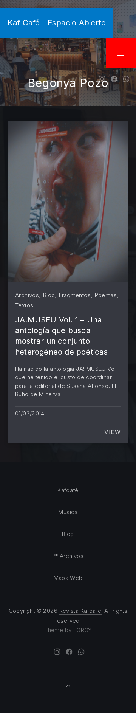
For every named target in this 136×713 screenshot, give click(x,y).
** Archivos (68, 556)
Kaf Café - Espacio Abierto (57, 22)
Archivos (27, 295)
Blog (49, 295)
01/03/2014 (30, 413)
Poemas (106, 295)
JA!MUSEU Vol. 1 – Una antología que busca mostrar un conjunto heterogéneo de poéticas (61, 335)
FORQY (82, 630)
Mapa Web (68, 577)
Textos (24, 305)
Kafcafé (68, 490)
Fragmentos (75, 295)
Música (67, 512)
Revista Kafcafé (80, 610)
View (112, 432)
